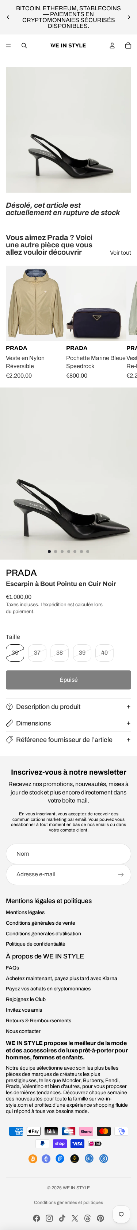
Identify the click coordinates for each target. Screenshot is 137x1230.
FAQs (12, 968)
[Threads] (87, 1218)
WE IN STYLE (76, 1187)
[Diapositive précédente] (8, 17)
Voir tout (120, 253)
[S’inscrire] (121, 874)
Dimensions (33, 723)
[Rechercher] (24, 45)
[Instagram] (49, 1218)
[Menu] (8, 45)
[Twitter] (75, 1218)
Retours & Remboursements (38, 1020)
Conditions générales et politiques (68, 1202)
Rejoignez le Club (26, 999)
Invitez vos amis (24, 1010)
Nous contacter (23, 1031)
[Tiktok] (62, 1218)
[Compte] (112, 45)
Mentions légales (25, 912)
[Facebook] (36, 1218)
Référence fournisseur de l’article (64, 739)
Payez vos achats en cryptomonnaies (48, 988)
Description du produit (48, 706)
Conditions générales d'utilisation (43, 933)
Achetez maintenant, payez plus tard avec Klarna (61, 978)
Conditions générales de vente (40, 923)
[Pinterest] (100, 1218)
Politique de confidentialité (35, 944)
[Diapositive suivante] (129, 17)
